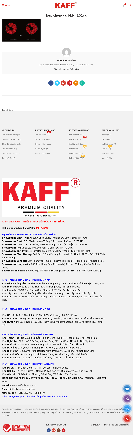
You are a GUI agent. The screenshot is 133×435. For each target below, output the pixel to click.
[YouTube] (63, 430)
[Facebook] (51, 83)
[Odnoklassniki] (75, 83)
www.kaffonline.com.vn (24, 385)
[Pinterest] (69, 83)
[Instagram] (59, 430)
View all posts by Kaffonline (66, 69)
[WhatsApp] (82, 83)
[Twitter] (57, 83)
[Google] (63, 83)
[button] (54, 290)
